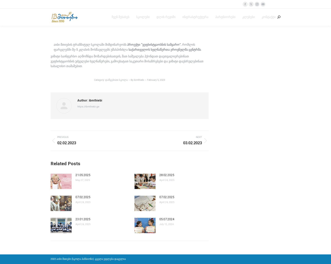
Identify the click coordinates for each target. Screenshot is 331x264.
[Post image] (61, 181)
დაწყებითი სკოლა (116, 79)
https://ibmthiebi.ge (88, 106)
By (137, 79)
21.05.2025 (82, 175)
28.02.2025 (166, 175)
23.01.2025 (82, 219)
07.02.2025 (82, 197)
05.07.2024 (166, 219)
